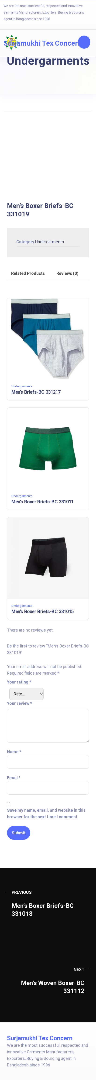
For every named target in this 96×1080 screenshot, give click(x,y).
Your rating (19, 682)
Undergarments (49, 241)
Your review (19, 703)
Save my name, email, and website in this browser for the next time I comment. (46, 813)
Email (14, 777)
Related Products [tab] (28, 273)
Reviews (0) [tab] (67, 273)
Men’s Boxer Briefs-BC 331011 (42, 502)
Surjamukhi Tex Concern (42, 43)
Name (14, 751)
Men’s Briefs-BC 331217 (35, 392)
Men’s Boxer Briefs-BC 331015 (42, 611)
